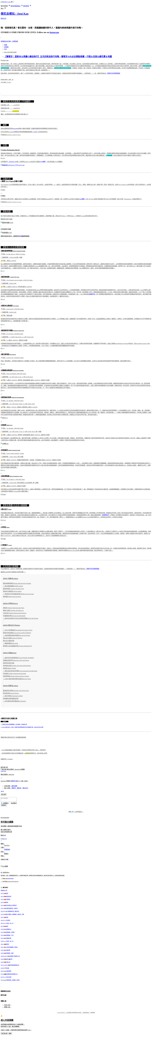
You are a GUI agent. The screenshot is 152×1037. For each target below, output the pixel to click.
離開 (10, 1033)
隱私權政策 (86, 1012)
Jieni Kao (3, 771)
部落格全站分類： (6, 41)
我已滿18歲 (4, 1033)
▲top (2, 791)
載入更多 (3, 794)
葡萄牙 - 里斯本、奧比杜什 (20, 788)
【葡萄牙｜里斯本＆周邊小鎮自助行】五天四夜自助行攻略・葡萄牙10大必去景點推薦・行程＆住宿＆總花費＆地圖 (58, 56)
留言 (16, 781)
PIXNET (63, 1012)
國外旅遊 (14, 786)
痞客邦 (13, 781)
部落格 (6, 47)
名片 (5, 49)
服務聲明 (92, 1012)
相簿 (5, 45)
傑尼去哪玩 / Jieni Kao (14, 13)
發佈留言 (3, 805)
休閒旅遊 (15, 41)
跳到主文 (3, 18)
